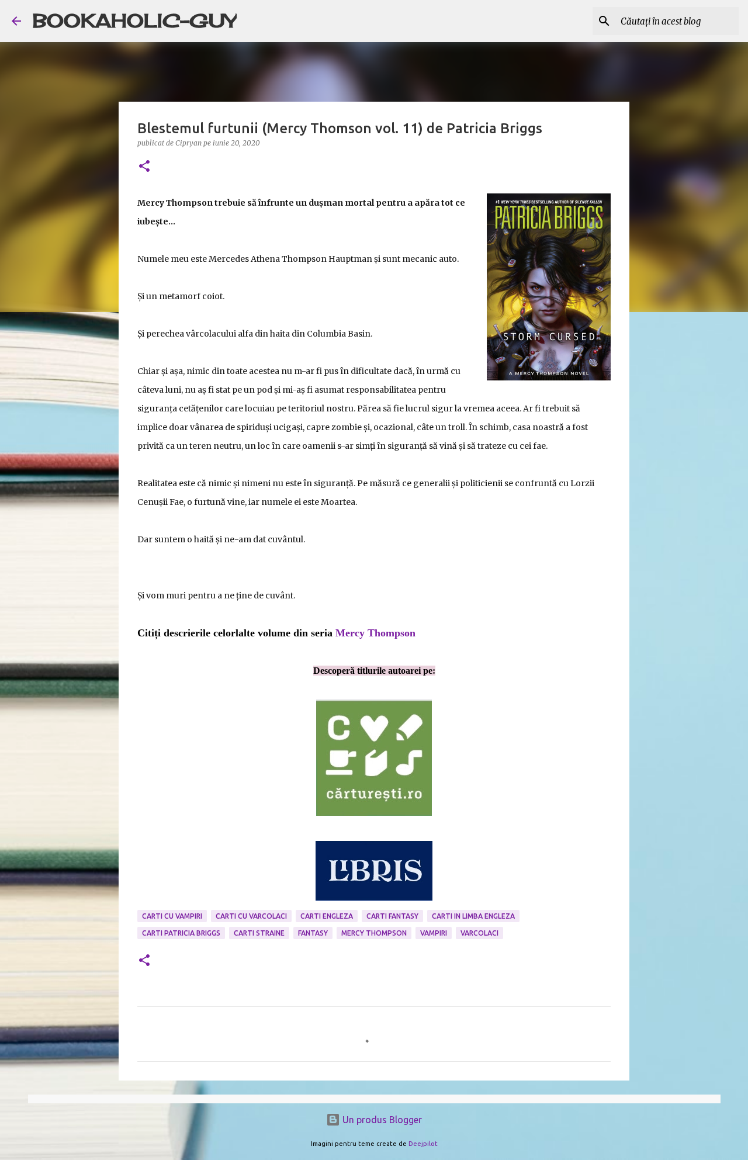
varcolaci (479, 933)
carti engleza (326, 916)
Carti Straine (259, 933)
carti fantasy (392, 916)
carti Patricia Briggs (181, 933)
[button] (144, 167)
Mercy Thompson (375, 633)
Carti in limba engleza (473, 916)
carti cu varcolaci (251, 916)
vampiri (433, 933)
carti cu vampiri (172, 916)
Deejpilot (423, 1143)
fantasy (313, 933)
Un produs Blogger (381, 1119)
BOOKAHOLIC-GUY (135, 20)
